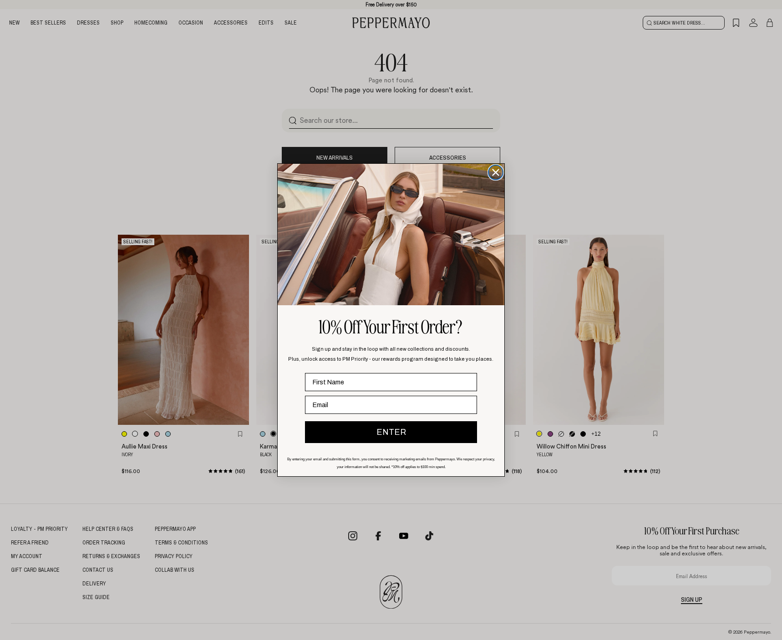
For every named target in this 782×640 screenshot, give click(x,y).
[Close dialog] (495, 172)
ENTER (391, 432)
